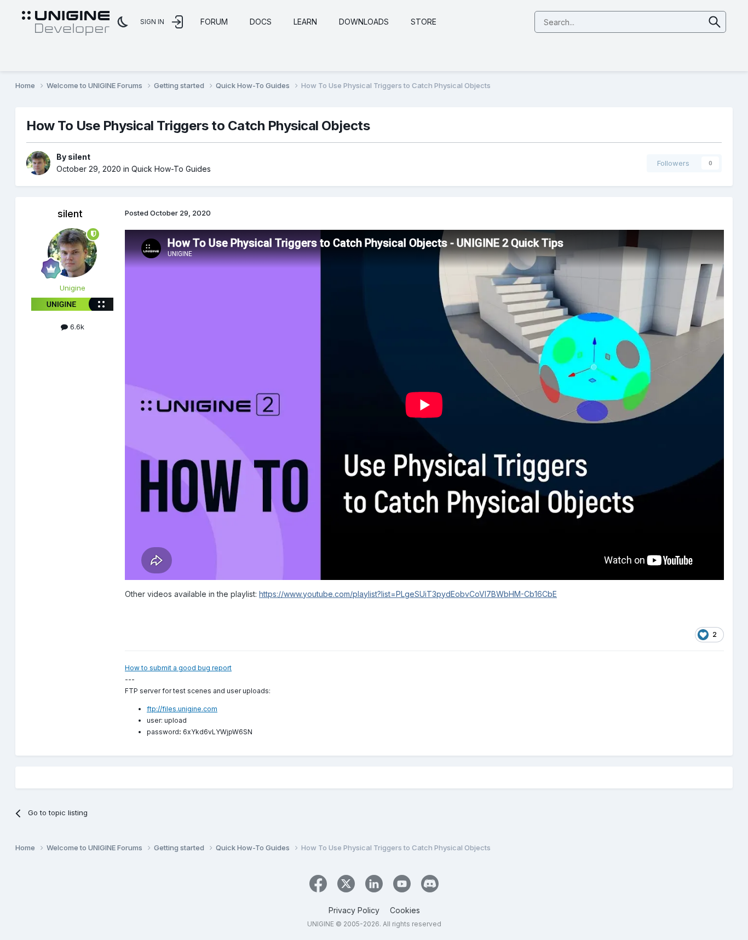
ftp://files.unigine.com (182, 709)
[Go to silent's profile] (38, 163)
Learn (305, 21)
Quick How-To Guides (171, 168)
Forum (214, 21)
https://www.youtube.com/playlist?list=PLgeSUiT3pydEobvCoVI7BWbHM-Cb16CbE (408, 594)
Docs (261, 21)
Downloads (364, 21)
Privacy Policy (354, 910)
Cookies (405, 910)
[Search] (715, 21)
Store (423, 21)
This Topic (672, 22)
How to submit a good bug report (178, 668)
